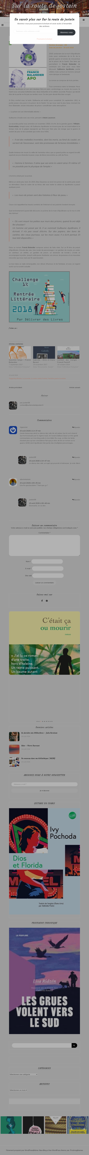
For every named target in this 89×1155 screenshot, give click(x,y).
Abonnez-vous (66, 32)
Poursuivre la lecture (44, 39)
